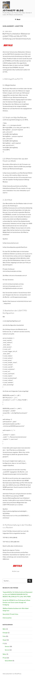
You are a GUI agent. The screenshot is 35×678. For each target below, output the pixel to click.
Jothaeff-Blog (13, 10)
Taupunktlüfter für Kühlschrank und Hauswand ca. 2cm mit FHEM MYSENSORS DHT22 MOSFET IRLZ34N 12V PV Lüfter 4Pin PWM (17, 594)
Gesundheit (8, 660)
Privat (4, 658)
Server (7, 650)
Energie (5, 632)
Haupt (5, 640)
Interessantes (7, 618)
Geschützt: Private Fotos (10, 614)
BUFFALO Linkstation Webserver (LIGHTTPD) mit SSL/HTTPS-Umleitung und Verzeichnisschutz (17, 36)
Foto (4, 636)
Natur (4, 654)
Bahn (4, 629)
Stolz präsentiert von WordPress (12, 673)
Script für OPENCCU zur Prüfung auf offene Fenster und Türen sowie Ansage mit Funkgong (16, 602)
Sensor (7, 646)
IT (3, 643)
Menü (18, 19)
